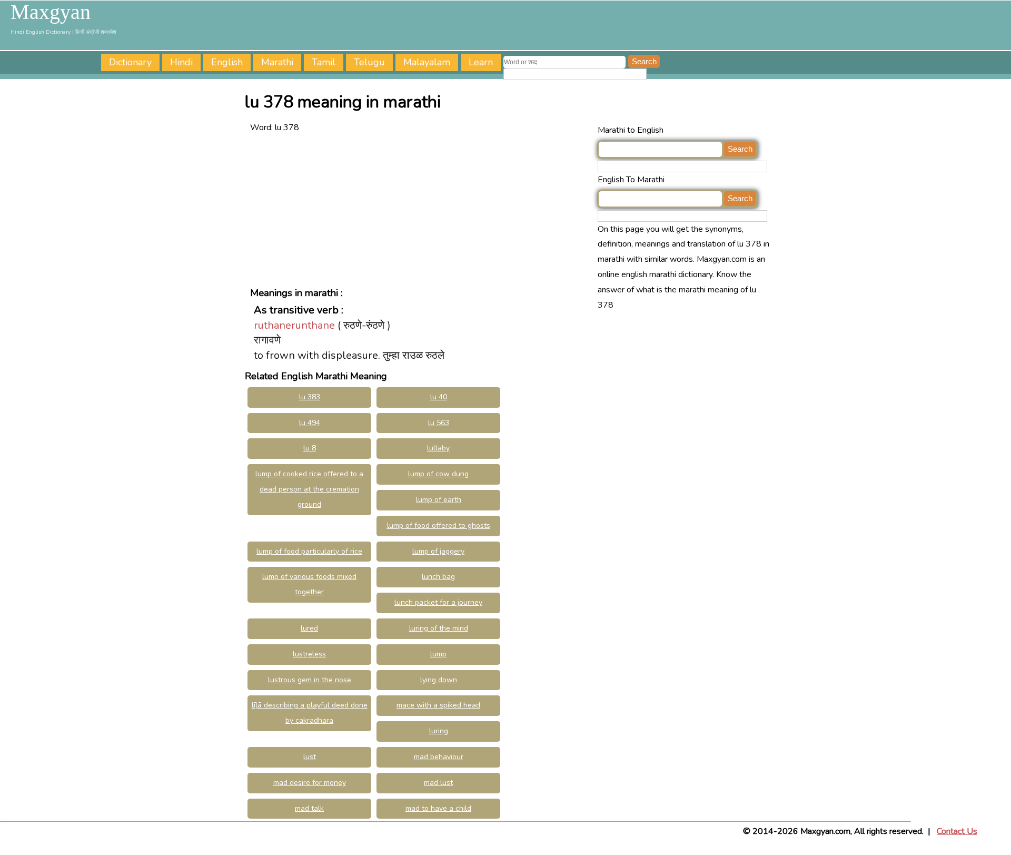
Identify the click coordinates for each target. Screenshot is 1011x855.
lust (309, 757)
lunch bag (438, 577)
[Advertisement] (421, 209)
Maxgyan (51, 12)
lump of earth (438, 500)
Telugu (369, 62)
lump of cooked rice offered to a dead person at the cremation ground (309, 489)
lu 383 (309, 397)
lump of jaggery (438, 551)
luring (438, 731)
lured (309, 628)
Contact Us (957, 831)
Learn (481, 62)
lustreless (309, 654)
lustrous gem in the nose (309, 680)
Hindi (181, 62)
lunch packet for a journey (438, 602)
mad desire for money (309, 783)
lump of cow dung (438, 474)
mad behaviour (438, 757)
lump (438, 654)
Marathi (277, 62)
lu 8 (309, 448)
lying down (438, 680)
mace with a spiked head (438, 705)
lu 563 (438, 423)
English (227, 62)
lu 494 (309, 423)
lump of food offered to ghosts (438, 525)
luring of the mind (438, 628)
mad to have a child (438, 808)
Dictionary (130, 62)
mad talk (309, 808)
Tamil (323, 62)
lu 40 (438, 397)
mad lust (438, 783)
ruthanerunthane (294, 325)
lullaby (438, 448)
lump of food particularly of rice (309, 551)
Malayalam (426, 62)
